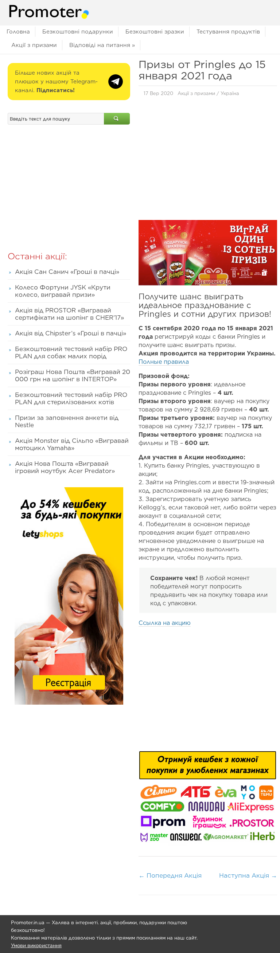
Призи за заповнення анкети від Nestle (66, 421)
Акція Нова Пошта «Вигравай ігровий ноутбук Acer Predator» (65, 467)
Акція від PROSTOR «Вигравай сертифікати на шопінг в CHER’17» (69, 314)
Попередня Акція (170, 875)
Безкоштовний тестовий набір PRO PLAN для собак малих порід (71, 352)
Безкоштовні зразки (154, 31)
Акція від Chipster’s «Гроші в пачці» (70, 333)
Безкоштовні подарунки (77, 31)
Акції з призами (34, 45)
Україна (230, 93)
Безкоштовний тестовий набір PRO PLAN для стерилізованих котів (71, 398)
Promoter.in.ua (27, 922)
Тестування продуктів (228, 31)
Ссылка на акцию (165, 622)
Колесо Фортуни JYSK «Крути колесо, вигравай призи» (62, 291)
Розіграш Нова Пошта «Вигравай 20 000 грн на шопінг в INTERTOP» (72, 375)
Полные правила (164, 361)
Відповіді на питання (102, 45)
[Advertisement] (208, 160)
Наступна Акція (248, 875)
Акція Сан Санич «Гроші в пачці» (67, 271)
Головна (18, 31)
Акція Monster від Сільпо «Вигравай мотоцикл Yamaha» (72, 444)
